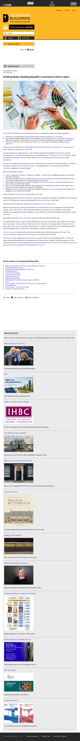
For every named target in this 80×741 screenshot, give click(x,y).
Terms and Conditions (59, 736)
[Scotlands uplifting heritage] (18, 722)
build (69, 224)
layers (13, 189)
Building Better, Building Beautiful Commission (28, 133)
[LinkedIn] (30, 50)
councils (56, 182)
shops (36, 155)
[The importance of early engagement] (18, 451)
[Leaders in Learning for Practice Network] (18, 423)
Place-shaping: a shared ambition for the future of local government (26, 283)
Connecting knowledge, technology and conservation (20, 593)
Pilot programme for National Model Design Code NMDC (22, 280)
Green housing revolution (13, 274)
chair (36, 242)
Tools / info (25, 38)
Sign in (74, 10)
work (7, 180)
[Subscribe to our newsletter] (18, 29)
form (8, 200)
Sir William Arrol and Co (11, 700)
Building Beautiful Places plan (15, 267)
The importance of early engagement (15, 433)
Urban (72, 240)
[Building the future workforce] (18, 554)
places (43, 185)
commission (6, 234)
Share (7, 297)
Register (67, 10)
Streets (45, 240)
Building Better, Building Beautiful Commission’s (38, 147)
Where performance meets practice (14, 343)
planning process (33, 140)
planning (59, 166)
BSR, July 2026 (9, 670)
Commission (21, 194)
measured (45, 180)
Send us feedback (33, 297)
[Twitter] (27, 50)
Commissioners (7, 232)
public (10, 142)
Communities (27, 218)
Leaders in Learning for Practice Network (16, 402)
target (23, 221)
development (50, 178)
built (22, 224)
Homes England (26, 178)
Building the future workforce (12, 535)
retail (59, 153)
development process (28, 166)
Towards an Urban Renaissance (15, 289)
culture (14, 191)
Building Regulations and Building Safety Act (17, 639)
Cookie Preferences (32, 736)
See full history (7, 72)
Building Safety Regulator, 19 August (15, 563)
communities (59, 136)
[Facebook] (25, 50)
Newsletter (59, 10)
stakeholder (28, 182)
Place (7, 282)
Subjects (10, 38)
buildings (8, 187)
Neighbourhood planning (13, 278)
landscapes (48, 207)
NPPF (6, 374)
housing (43, 142)
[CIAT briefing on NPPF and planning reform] (18, 392)
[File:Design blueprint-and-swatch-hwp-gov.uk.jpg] (40, 129)
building (29, 221)
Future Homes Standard (13, 273)
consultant (19, 242)
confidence (22, 175)
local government (22, 189)
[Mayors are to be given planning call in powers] (18, 482)
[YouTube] (33, 50)
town (28, 153)
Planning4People (11, 285)
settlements (19, 210)
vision (51, 189)
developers (65, 182)
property (23, 207)
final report (64, 232)
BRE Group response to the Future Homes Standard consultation (25, 266)
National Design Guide (12, 276)
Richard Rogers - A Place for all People (17, 287)
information (10, 245)
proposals (9, 147)
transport (22, 157)
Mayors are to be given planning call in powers (18, 461)
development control (40, 204)
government (38, 234)
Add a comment (18, 297)
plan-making (51, 204)
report (56, 133)
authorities (48, 175)
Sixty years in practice (11, 492)
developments (48, 136)
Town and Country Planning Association (62, 242)
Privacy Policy (45, 736)
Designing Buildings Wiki (28, 261)
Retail (7, 136)
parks (11, 136)
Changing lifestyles (11, 271)
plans (48, 142)
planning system (49, 138)
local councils (38, 178)
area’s (39, 142)
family (44, 200)
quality (28, 184)
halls (31, 153)
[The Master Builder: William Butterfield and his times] (18, 526)
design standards (49, 182)
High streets (9, 185)
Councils (8, 175)
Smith (37, 194)
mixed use (59, 155)
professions (6, 214)
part (52, 157)
